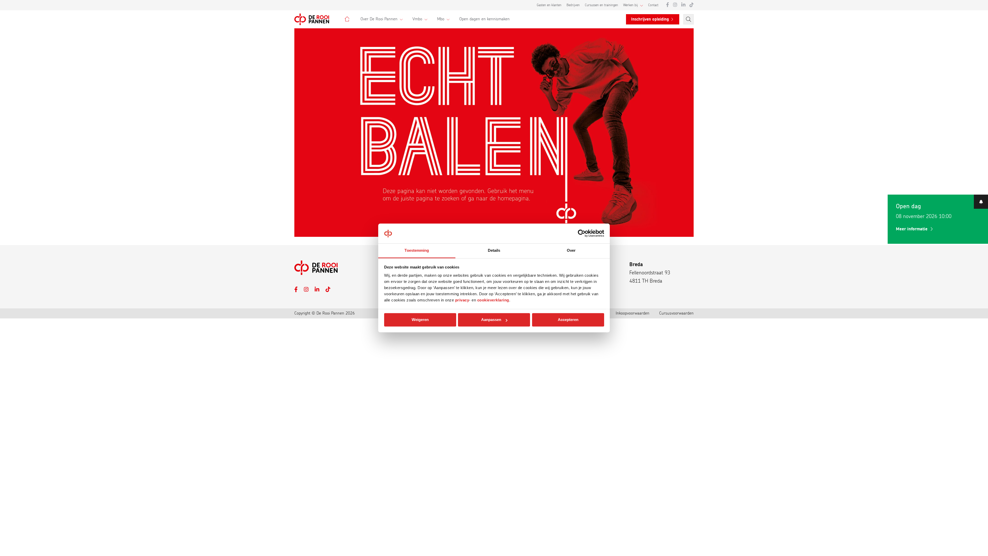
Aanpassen (491, 320)
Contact (653, 5)
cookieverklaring (493, 300)
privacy (462, 300)
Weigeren (420, 320)
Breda (636, 264)
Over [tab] (571, 250)
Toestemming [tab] (416, 250)
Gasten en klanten (549, 5)
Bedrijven (573, 5)
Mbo (440, 19)
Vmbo (417, 19)
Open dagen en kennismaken (484, 19)
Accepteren (568, 320)
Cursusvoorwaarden (676, 313)
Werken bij (630, 5)
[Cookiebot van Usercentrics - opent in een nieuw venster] (581, 233)
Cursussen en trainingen (601, 5)
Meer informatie (912, 229)
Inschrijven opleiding (650, 19)
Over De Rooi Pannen (379, 19)
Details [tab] (494, 250)
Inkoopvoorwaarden (632, 313)
